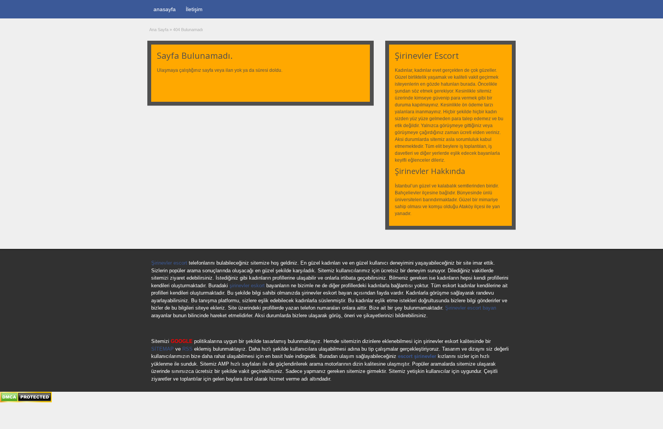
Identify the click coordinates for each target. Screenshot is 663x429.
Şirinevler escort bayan (470, 308)
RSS (187, 349)
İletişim (194, 9)
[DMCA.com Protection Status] (26, 401)
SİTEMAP (162, 349)
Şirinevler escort (169, 263)
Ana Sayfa (158, 29)
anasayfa (164, 9)
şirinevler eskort (247, 285)
